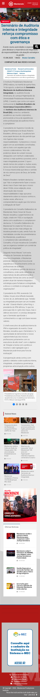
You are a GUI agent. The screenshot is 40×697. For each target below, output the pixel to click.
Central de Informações (20, 675)
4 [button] (23, 404)
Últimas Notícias (12, 527)
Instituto (5, 21)
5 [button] (26, 404)
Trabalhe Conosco (20, 681)
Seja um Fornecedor (20, 684)
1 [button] (13, 404)
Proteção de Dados (20, 677)
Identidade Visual (20, 679)
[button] (34, 389)
